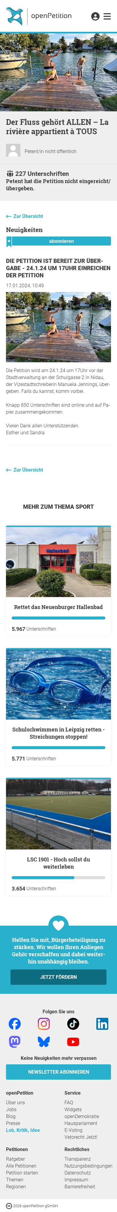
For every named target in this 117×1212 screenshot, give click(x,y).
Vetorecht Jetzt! (81, 1137)
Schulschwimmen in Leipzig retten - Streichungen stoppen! (58, 733)
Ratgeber (15, 1159)
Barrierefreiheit (79, 1186)
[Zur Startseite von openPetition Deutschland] (39, 16)
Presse (13, 1123)
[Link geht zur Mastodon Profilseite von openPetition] (15, 1041)
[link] (107, 16)
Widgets (73, 1109)
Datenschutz (77, 1173)
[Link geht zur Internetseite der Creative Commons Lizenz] (9, 1205)
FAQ (68, 1102)
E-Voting (73, 1130)
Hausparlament (80, 1123)
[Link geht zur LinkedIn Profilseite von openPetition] (102, 1023)
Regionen (16, 1186)
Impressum (76, 1180)
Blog (11, 1116)
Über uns (15, 1102)
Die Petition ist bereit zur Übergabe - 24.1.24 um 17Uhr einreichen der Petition (58, 268)
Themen (14, 1180)
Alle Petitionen (21, 1166)
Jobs (11, 1109)
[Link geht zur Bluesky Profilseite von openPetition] (44, 1041)
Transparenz (77, 1159)
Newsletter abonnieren (58, 1072)
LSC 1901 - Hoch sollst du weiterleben (58, 863)
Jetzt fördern (58, 977)
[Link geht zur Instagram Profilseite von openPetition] (44, 1023)
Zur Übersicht (28, 216)
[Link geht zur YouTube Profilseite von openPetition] (73, 1041)
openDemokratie (81, 1116)
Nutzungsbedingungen (88, 1166)
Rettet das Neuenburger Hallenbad (58, 607)
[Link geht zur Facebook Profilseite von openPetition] (15, 1023)
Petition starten (22, 1173)
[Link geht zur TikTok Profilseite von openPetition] (73, 1023)
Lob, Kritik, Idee (23, 1130)
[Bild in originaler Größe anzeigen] (58, 360)
